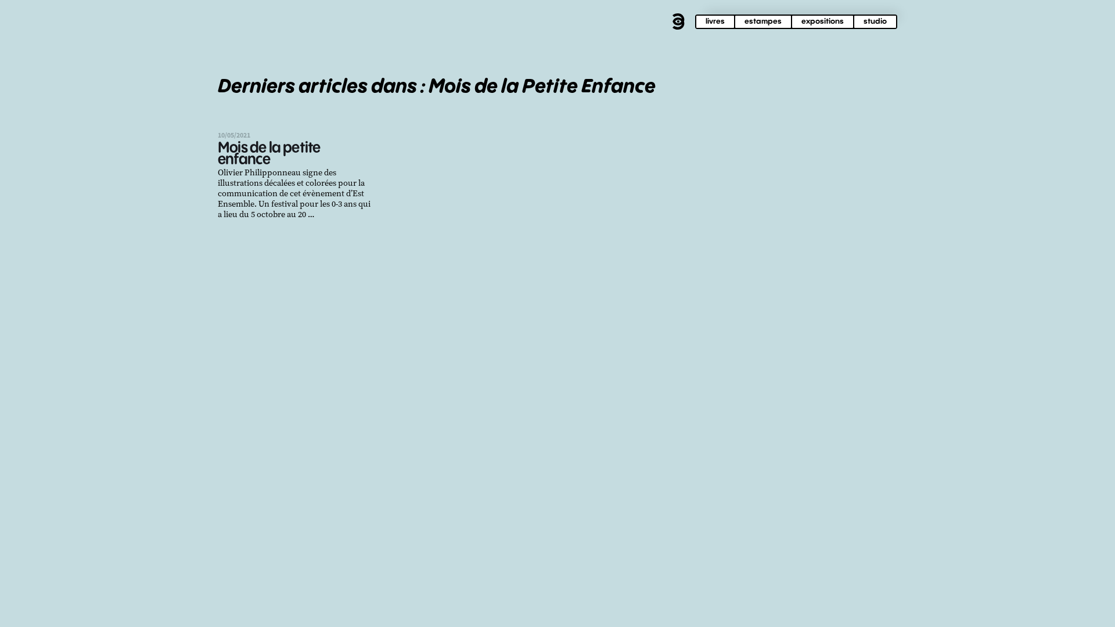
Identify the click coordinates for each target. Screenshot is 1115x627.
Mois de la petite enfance (269, 154)
